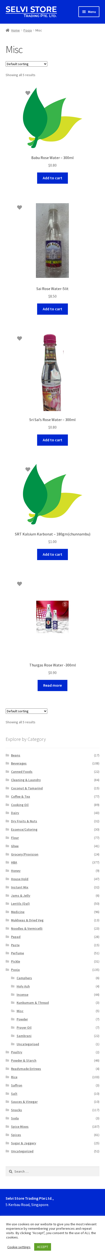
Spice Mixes (20, 1126)
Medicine (17, 912)
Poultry (16, 1052)
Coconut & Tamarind (27, 788)
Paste (15, 945)
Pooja (27, 30)
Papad (16, 937)
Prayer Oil (24, 1027)
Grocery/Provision (24, 854)
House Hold (19, 879)
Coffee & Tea (20, 796)
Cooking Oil (20, 805)
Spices (16, 1135)
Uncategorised (28, 1044)
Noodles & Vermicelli (26, 928)
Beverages (19, 763)
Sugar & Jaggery (23, 1143)
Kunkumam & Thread (33, 1002)
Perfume (17, 953)
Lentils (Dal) (20, 903)
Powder (22, 1019)
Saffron (16, 1085)
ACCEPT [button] (42, 1247)
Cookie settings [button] (19, 1247)
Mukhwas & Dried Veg (27, 920)
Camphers (24, 978)
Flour (15, 837)
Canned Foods (21, 771)
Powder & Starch (23, 1060)
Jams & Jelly (20, 895)
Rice (14, 1077)
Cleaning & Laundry (26, 780)
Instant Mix (19, 887)
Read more (52, 685)
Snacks (16, 1110)
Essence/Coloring (24, 829)
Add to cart (52, 177)
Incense (22, 994)
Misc (20, 1011)
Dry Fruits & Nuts (24, 821)
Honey (16, 870)
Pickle (15, 961)
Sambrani (24, 1036)
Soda (15, 1118)
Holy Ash (23, 986)
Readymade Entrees (26, 1069)
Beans (15, 755)
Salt (14, 1093)
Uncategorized (22, 1151)
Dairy (15, 813)
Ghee (15, 846)
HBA (14, 862)
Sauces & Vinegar (24, 1101)
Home (15, 30)
